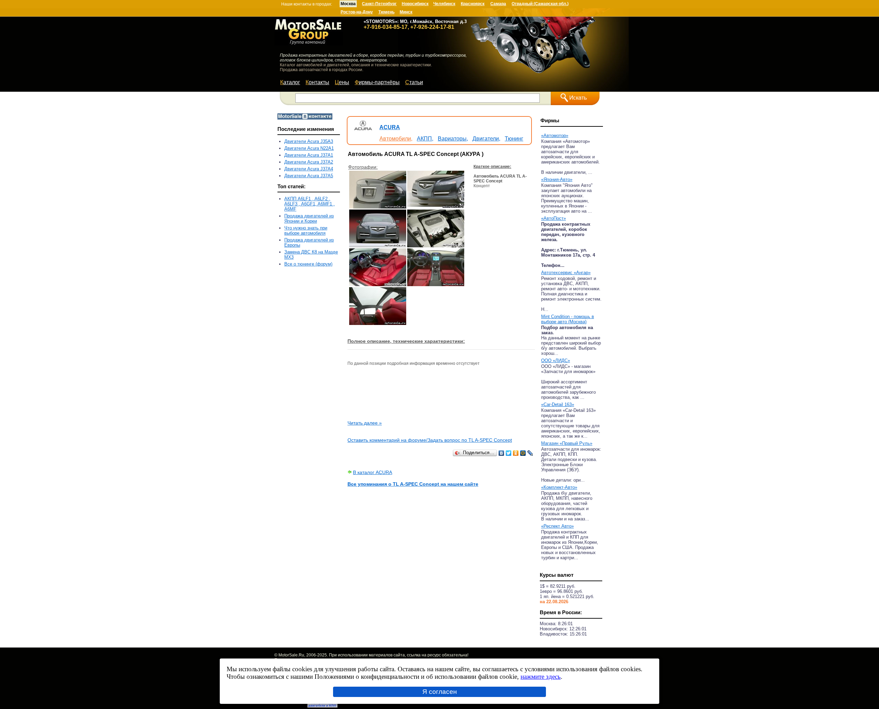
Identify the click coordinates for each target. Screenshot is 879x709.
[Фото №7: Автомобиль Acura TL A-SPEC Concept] (377, 323)
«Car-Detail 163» (557, 404)
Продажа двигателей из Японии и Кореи (309, 218)
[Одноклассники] (516, 453)
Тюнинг (514, 139)
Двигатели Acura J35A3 (308, 141)
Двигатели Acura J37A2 (308, 162)
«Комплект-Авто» (559, 487)
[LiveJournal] (530, 453)
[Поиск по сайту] (575, 98)
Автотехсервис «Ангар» (566, 272)
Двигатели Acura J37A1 (308, 155)
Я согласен (439, 691)
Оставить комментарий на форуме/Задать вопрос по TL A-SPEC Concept (429, 440)
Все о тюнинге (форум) (308, 264)
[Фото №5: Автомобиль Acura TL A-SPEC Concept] (377, 284)
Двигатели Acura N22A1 (309, 148)
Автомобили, (395, 139)
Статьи (414, 82)
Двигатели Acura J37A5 (308, 175)
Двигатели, (486, 139)
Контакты (317, 82)
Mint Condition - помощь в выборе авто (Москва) (567, 319)
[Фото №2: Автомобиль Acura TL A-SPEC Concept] (435, 207)
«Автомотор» (554, 135)
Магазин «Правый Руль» (566, 443)
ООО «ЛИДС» (555, 360)
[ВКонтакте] (501, 453)
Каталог (290, 82)
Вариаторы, (453, 139)
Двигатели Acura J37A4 (308, 168)
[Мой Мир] (523, 453)
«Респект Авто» (557, 526)
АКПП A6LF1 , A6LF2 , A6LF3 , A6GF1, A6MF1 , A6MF (309, 204)
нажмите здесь (541, 676)
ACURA (389, 127)
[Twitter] (508, 453)
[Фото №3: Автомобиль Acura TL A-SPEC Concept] (377, 245)
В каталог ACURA (372, 472)
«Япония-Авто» (556, 179)
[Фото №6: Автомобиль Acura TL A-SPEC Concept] (435, 284)
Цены (342, 82)
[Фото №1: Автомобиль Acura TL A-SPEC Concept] (377, 207)
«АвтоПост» (553, 218)
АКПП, (425, 139)
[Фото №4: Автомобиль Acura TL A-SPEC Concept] (435, 245)
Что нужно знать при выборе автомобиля (305, 230)
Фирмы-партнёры (377, 82)
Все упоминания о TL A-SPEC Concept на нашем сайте (412, 484)
